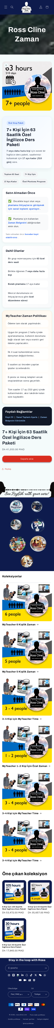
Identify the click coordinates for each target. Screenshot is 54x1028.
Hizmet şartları (28, 1019)
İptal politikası (28, 1023)
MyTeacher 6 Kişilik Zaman (19, 624)
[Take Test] (16, 525)
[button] (6, 7)
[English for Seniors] (38, 545)
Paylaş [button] (8, 469)
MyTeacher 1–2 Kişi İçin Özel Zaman (24, 766)
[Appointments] (37, 507)
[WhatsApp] (45, 975)
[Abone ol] (45, 968)
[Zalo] (18, 975)
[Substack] (29, 980)
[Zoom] (25, 980)
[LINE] (13, 975)
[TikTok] (31, 975)
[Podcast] (34, 980)
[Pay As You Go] (37, 525)
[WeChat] (40, 975)
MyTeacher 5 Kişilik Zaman (19, 671)
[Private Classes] (28, 562)
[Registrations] (17, 508)
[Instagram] (9, 975)
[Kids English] (16, 544)
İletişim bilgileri (43, 1019)
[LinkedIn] (22, 975)
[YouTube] (20, 980)
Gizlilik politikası (14, 1019)
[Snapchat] (27, 975)
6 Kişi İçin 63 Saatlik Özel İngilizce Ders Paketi (40, 908)
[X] (35, 975)
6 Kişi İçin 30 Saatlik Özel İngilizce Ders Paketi (14, 946)
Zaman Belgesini (18, 223)
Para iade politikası (37, 1015)
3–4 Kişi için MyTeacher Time (20, 719)
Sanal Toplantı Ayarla (26, 417)
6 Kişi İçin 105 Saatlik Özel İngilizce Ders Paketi (14, 908)
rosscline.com (21, 1015)
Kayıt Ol (9, 417)
